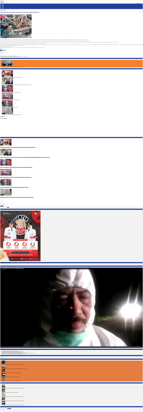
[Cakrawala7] (2, 1)
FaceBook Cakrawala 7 (5, 262)
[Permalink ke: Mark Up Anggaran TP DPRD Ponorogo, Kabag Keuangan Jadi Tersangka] (7, 91)
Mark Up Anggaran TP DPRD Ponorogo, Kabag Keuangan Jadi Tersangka (11, 92)
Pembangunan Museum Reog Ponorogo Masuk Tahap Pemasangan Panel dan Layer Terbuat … (14, 368)
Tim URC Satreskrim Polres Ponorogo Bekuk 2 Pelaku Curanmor (10, 107)
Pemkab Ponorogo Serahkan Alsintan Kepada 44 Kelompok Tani (10, 392)
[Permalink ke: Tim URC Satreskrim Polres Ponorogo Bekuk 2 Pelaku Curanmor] (7, 106)
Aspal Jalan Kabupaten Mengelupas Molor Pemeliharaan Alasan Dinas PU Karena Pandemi (14, 56)
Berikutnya (3, 202)
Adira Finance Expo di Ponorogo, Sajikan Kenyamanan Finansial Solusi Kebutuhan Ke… (13, 396)
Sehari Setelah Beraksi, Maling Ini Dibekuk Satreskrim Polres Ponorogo (11, 99)
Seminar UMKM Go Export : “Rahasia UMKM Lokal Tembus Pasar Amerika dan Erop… (13, 388)
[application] (71, 308)
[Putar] (1, 347)
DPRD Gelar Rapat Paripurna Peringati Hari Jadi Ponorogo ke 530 (10, 351)
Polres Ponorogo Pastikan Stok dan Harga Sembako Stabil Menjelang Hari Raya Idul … (13, 400)
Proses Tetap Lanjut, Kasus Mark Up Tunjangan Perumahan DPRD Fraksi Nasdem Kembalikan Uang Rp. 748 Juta (16, 84)
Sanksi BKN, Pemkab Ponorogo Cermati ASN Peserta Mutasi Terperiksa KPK (12, 114)
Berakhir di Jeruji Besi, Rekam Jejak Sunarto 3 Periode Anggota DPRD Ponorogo (12, 77)
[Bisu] (140, 347)
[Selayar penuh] (141, 347)
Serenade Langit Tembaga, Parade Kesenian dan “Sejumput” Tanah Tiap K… (11, 372)
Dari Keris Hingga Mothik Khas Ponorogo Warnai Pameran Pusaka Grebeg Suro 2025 (13, 364)
